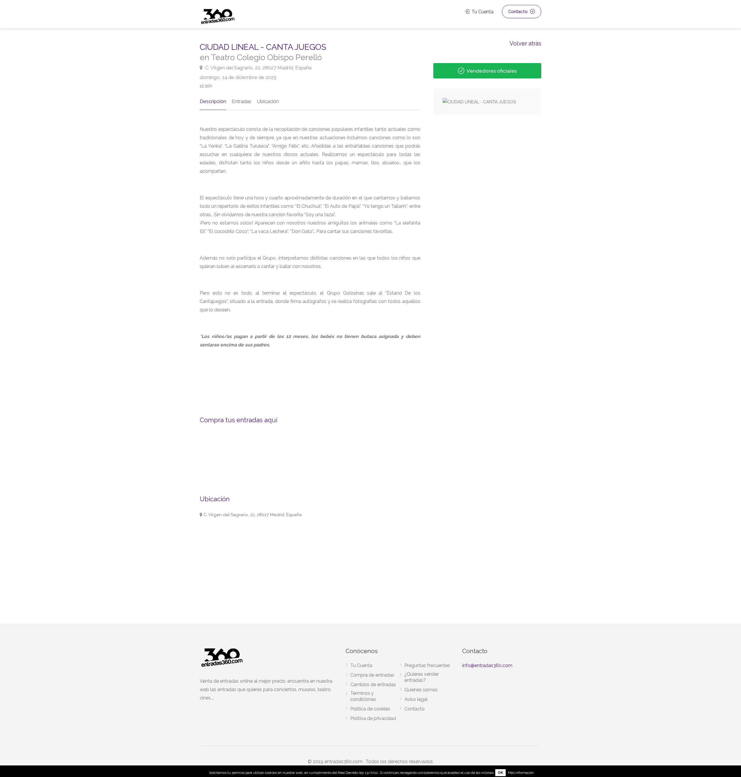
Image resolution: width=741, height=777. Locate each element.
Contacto (518, 11)
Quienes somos (421, 689)
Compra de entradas (372, 675)
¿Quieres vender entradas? (421, 677)
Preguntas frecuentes (427, 665)
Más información (521, 773)
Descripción (213, 101)
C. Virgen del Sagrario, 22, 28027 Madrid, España (257, 68)
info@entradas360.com (487, 665)
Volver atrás (525, 43)
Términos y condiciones (363, 696)
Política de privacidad (373, 718)
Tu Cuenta (482, 11)
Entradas (241, 101)
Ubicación (268, 101)
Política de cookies (370, 709)
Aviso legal (416, 699)
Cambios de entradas (373, 684)
